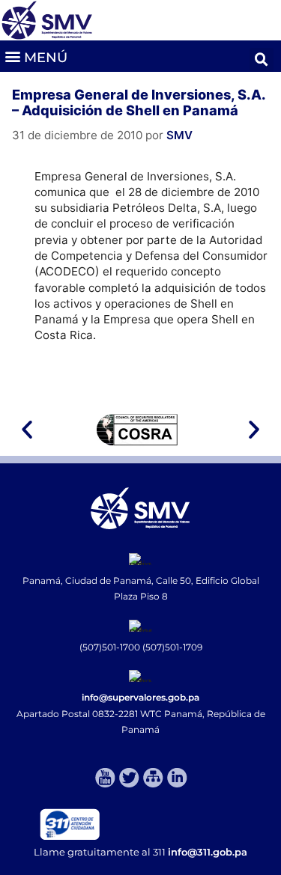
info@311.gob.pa (207, 852)
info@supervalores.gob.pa (140, 697)
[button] (35, 55)
